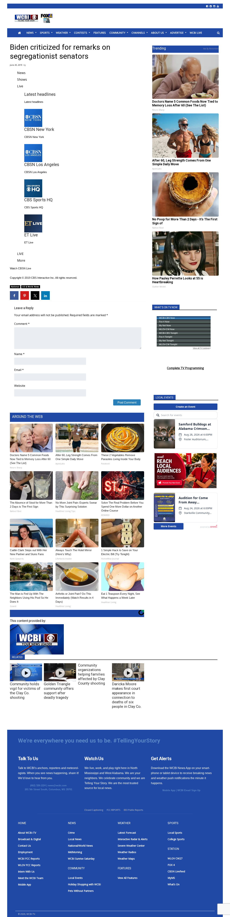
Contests (80, 32)
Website (19, 386)
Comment (22, 324)
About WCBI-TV (27, 832)
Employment (25, 852)
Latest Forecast (127, 832)
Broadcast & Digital (29, 839)
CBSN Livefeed (176, 871)
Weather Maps (126, 858)
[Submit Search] (218, 33)
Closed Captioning (93, 809)
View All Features (127, 878)
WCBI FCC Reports (29, 858)
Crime (71, 832)
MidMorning (75, 852)
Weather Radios (127, 852)
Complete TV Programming (185, 368)
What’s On (174, 884)
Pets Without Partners (81, 891)
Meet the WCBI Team (30, 878)
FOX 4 (171, 865)
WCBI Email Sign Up (188, 790)
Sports (45, 32)
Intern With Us (26, 871)
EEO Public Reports (133, 809)
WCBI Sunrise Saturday (81, 858)
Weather (62, 32)
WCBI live (196, 32)
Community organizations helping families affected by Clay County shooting (91, 674)
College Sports (176, 839)
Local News (75, 839)
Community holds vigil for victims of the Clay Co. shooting (25, 691)
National (15, 286)
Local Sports (175, 832)
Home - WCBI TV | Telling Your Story (34, 18)
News (30, 32)
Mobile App (168, 790)
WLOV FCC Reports (29, 865)
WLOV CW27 (175, 858)
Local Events (75, 878)
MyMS (171, 878)
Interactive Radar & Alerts (133, 839)
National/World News (80, 845)
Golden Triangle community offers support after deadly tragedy (59, 691)
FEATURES (99, 32)
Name (19, 354)
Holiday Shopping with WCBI (84, 884)
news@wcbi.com (57, 785)
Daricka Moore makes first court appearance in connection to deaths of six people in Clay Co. (126, 695)
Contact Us (24, 845)
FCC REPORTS (113, 809)
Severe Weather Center (131, 845)
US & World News (30, 286)
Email (19, 370)
